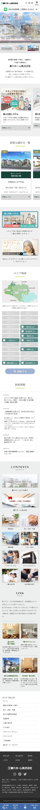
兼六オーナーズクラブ (10, 745)
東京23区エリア (22, 290)
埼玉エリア (16, 282)
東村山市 (6, 756)
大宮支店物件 (24, 282)
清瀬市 (30, 760)
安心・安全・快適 (9, 710)
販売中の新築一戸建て (10, 705)
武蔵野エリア (14, 292)
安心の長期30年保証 (10, 714)
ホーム (5, 701)
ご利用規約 (7, 740)
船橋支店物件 (32, 288)
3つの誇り (6, 727)
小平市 (5, 760)
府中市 (17, 760)
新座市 (30, 756)
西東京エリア (7, 290)
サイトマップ (7, 736)
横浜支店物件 (13, 300)
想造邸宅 (6, 718)
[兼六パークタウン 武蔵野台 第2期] (20, 40)
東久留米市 (19, 756)
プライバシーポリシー (10, 732)
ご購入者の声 (7, 723)
